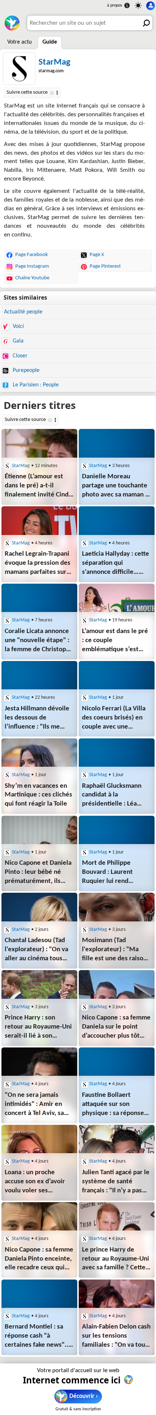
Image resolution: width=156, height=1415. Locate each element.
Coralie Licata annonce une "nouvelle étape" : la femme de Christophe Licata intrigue (39, 641)
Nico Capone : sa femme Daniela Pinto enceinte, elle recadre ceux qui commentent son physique (39, 1259)
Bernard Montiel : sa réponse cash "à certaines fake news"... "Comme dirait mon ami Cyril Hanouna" (39, 1336)
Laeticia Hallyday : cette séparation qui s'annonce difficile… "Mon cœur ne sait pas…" (115, 564)
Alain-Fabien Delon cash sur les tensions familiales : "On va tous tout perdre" (116, 1336)
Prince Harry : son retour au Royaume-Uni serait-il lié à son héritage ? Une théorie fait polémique (38, 1027)
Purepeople (25, 370)
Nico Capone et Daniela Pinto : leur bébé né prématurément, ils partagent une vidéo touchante (38, 873)
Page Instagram (32, 266)
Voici (17, 326)
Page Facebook (31, 255)
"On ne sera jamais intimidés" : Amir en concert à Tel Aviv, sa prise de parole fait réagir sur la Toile (34, 1105)
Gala (17, 341)
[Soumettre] (145, 23)
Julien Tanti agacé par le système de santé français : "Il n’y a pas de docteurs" (115, 1182)
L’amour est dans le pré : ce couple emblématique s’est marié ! (115, 641)
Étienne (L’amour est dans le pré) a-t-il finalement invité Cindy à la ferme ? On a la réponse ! (38, 486)
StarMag (54, 62)
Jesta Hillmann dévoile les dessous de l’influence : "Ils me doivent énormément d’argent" (38, 718)
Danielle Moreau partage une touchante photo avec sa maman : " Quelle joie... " (114, 486)
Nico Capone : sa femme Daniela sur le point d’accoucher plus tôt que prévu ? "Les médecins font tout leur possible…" (116, 1027)
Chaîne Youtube (32, 278)
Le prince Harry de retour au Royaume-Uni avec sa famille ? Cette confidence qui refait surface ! (115, 1259)
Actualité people (23, 312)
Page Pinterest (105, 266)
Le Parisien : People (35, 385)
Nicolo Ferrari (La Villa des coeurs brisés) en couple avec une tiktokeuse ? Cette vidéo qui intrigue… (116, 718)
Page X (97, 255)
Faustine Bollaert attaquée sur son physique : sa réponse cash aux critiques (113, 1105)
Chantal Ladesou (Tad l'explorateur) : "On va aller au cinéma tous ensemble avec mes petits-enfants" (36, 950)
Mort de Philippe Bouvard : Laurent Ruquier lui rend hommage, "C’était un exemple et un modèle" (115, 873)
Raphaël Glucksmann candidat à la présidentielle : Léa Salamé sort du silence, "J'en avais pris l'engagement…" (115, 796)
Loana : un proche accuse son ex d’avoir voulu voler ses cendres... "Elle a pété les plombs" (36, 1182)
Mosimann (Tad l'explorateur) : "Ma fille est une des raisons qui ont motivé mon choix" (116, 950)
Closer (19, 356)
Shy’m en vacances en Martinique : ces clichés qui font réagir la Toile (38, 795)
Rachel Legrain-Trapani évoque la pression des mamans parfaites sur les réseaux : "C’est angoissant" (37, 564)
